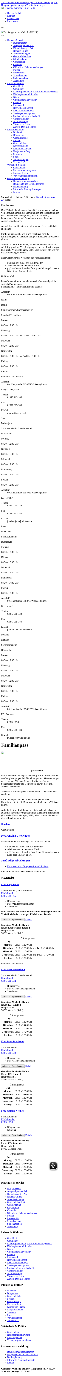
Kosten (5, 824)
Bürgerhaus (18, 135)
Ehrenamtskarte (20, 146)
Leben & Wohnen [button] (15, 83)
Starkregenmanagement (24, 113)
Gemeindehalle (20, 137)
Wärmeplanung (20, 121)
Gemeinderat (19, 167)
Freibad (16, 140)
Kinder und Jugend (22, 148)
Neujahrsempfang (21, 151)
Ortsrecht (17, 64)
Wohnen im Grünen (22, 124)
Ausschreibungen (21, 53)
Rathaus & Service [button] (16, 40)
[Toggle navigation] (2, 35)
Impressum (12, 21)
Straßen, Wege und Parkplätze (27, 116)
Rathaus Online (20, 51)
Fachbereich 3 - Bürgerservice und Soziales (27, 866)
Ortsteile (17, 102)
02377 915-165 (8, 896)
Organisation (19, 61)
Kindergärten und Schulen (25, 94)
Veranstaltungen (20, 159)
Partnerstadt (18, 105)
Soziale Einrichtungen (23, 110)
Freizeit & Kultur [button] (15, 129)
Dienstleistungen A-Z (23, 48)
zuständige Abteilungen (15, 860)
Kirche (16, 97)
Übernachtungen (21, 118)
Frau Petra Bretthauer (12, 1041)
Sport (15, 156)
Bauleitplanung (20, 186)
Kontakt (11, 15)
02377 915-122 (8, 980)
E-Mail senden (8, 893)
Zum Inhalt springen (43, 2)
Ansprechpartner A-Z (23, 45)
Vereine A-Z (19, 162)
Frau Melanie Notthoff (12, 1110)
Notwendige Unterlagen (15, 835)
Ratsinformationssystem (24, 170)
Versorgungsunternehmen (25, 175)
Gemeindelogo (20, 143)
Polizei (16, 70)
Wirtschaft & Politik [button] (16, 165)
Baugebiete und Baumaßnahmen (28, 184)
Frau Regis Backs (10, 884)
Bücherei (17, 132)
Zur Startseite (7, 2)
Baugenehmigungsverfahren (26, 181)
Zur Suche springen (35, 5)
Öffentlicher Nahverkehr (25, 99)
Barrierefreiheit (14, 13)
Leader (16, 192)
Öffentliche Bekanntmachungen (28, 67)
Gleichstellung (20, 59)
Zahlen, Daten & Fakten (24, 127)
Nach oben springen (24, 2)
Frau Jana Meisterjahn (13, 969)
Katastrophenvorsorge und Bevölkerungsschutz (35, 91)
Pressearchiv (19, 72)
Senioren (17, 154)
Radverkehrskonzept (23, 108)
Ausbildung (18, 80)
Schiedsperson (20, 75)
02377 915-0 (7, 1122)
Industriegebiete (20, 173)
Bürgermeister (20, 42)
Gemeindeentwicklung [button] (18, 178)
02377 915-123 (8, 1053)
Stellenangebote (20, 78)
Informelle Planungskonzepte (27, 189)
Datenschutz (13, 18)
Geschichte (18, 86)
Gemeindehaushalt (22, 56)
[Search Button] (2, 27)
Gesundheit (18, 89)
